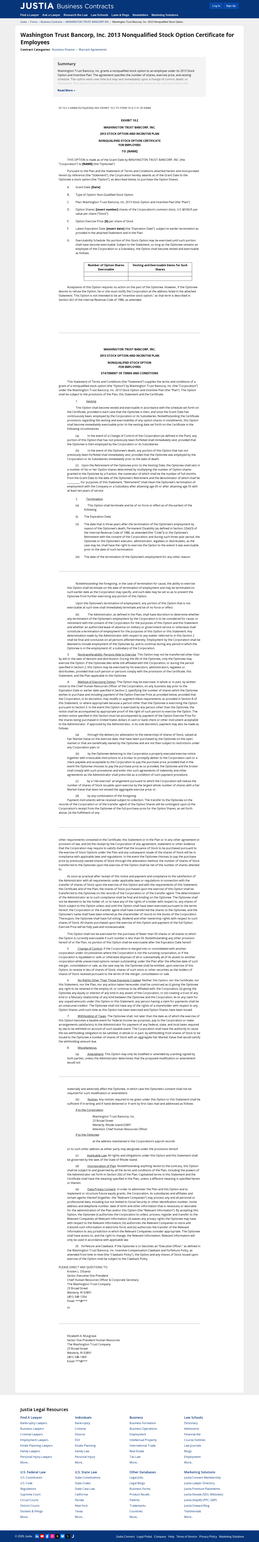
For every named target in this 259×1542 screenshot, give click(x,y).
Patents (135, 1500)
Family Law (82, 1451)
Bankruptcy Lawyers (33, 1423)
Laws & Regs (120, 15)
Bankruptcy (82, 1423)
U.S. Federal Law (33, 1472)
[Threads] (57, 1536)
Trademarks (138, 1506)
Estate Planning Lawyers (36, 1445)
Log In (216, 5)
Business (136, 1417)
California (81, 1494)
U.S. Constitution (31, 1477)
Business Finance (63, 49)
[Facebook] (47, 1536)
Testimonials (192, 1511)
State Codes (83, 1483)
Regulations (28, 1489)
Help (171, 1536)
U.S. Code (26, 1483)
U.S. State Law (86, 1472)
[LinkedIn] (37, 1536)
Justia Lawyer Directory (199, 1483)
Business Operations (143, 1429)
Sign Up (231, 5)
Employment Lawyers (34, 1440)
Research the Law (76, 15)
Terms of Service (186, 1536)
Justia (23, 21)
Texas (79, 1511)
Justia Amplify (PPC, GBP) (200, 1500)
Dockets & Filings (31, 1511)
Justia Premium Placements (202, 1489)
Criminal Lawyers (31, 1434)
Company (160, 1536)
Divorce (80, 1434)
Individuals (83, 1417)
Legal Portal (144, 1536)
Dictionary (191, 1423)
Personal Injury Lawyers (36, 1457)
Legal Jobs (136, 1477)
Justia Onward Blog (196, 1506)
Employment (138, 1434)
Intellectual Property (143, 1440)
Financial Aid (192, 1434)
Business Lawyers (32, 1429)
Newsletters (140, 15)
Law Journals (192, 1445)
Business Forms (140, 1489)
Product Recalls (140, 1494)
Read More (65, 90)
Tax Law (135, 1457)
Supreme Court (30, 1494)
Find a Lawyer (29, 15)
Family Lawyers (30, 1451)
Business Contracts (51, 21)
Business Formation (143, 1423)
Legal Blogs (137, 1483)
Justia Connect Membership (202, 1477)
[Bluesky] (62, 1536)
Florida (79, 1500)
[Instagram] (52, 1536)
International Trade (143, 1445)
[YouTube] (42, 1536)
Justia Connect (125, 1536)
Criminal (80, 1429)
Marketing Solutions (165, 15)
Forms (33, 21)
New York (81, 1506)
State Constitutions (87, 1477)
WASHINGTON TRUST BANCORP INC (87, 21)
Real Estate (137, 1451)
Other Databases (143, 1472)
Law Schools (99, 15)
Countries (136, 1511)
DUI (77, 1440)
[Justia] (37, 6)
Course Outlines (194, 1440)
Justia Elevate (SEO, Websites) (203, 1494)
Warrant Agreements (93, 49)
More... (24, 1462)
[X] (68, 1536)
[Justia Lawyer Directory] (73, 1536)
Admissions (191, 1429)
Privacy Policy (208, 1536)
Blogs (188, 1451)
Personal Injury (85, 1457)
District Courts (29, 1506)
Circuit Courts (29, 1500)
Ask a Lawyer (51, 15)
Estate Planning (85, 1445)
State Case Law (85, 1489)
